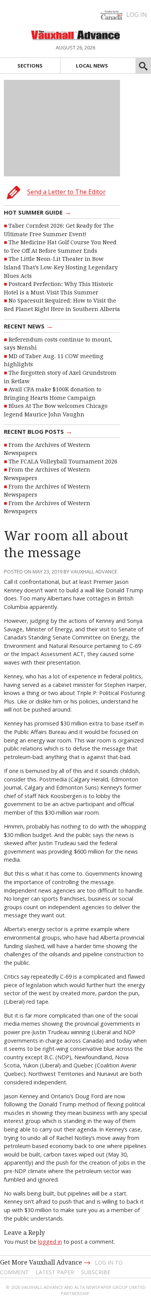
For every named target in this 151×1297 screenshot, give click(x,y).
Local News (92, 65)
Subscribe (95, 1272)
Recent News (28, 325)
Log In (136, 14)
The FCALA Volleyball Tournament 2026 (63, 461)
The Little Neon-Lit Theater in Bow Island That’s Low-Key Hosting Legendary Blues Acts (61, 267)
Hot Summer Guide (37, 211)
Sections (30, 65)
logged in (50, 1241)
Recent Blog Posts (38, 431)
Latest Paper (55, 1272)
